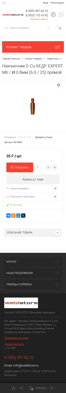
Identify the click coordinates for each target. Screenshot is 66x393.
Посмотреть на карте (16, 338)
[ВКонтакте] (8, 215)
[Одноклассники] (13, 215)
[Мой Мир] (18, 215)
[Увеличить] (33, 107)
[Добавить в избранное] (58, 85)
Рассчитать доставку (22, 196)
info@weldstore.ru (26, 365)
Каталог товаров (18, 47)
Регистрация (57, 2)
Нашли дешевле (19, 188)
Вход (45, 2)
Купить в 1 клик (33, 179)
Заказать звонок (39, 19)
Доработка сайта (14, 344)
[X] (23, 215)
